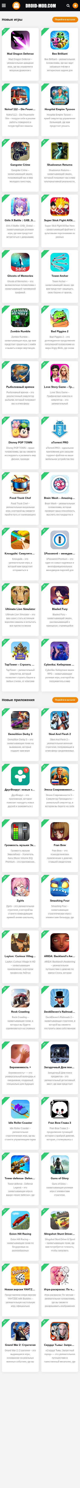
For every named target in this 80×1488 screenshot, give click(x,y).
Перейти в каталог (65, 19)
